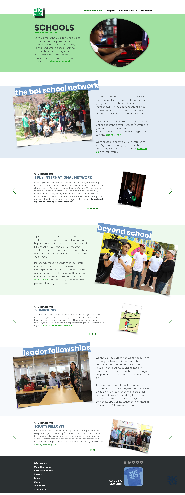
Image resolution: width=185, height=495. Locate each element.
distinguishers (114, 134)
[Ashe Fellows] (94, 450)
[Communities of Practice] (94, 208)
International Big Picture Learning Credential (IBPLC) (68, 200)
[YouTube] (141, 462)
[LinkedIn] (137, 462)
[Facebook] (129, 462)
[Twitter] (133, 462)
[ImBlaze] (95, 334)
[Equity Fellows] (91, 450)
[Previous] (14, 191)
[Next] (170, 191)
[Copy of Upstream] (88, 208)
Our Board (39, 485)
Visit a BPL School (43, 470)
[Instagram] (125, 462)
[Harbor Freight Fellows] (92, 334)
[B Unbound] (89, 334)
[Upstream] (91, 208)
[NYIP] (97, 208)
